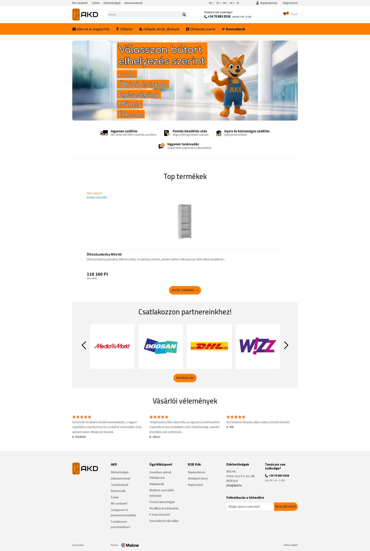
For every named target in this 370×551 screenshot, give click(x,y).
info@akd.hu (234, 485)
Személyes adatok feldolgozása (160, 475)
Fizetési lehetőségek (162, 502)
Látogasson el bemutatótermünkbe (123, 512)
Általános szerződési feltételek (161, 493)
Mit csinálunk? (119, 503)
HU (224, 3)
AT (238, 3)
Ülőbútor (126, 29)
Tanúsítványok (119, 485)
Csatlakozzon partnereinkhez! (120, 524)
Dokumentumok (120, 478)
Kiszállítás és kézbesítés (164, 508)
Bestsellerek (235, 29)
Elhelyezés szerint (202, 29)
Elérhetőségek (120, 472)
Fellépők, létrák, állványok (161, 29)
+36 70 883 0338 (218, 16)
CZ (217, 3)
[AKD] (89, 14)
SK (210, 3)
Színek (115, 497)
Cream (294, 544)
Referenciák (185, 378)
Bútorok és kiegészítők (93, 29)
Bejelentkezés (268, 3)
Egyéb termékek (183, 290)
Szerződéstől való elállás (164, 521)
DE (231, 3)
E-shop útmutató (159, 514)
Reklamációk (156, 484)
